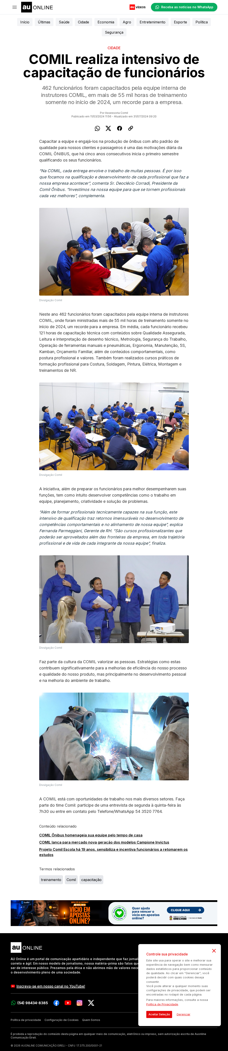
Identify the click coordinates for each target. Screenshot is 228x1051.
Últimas (44, 22)
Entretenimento (152, 22)
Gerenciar (183, 1014)
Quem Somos (91, 1020)
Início (24, 22)
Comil (71, 879)
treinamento (51, 879)
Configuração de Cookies (62, 1020)
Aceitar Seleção (159, 1014)
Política (201, 22)
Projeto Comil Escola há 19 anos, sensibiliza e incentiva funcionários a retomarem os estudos (113, 852)
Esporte (180, 22)
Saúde (64, 22)
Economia (106, 22)
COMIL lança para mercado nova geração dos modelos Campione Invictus (104, 842)
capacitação (91, 879)
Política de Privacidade (162, 1004)
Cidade (83, 22)
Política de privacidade (26, 1020)
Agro (127, 22)
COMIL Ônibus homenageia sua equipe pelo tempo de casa (90, 835)
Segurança (114, 32)
